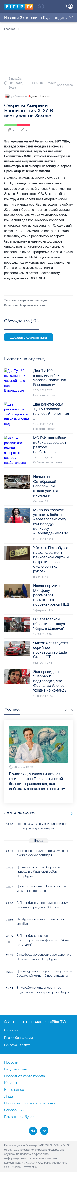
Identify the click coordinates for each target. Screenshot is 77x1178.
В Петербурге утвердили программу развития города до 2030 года (42, 892)
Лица (8, 1096)
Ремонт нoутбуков (19, 1117)
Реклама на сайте (17, 1044)
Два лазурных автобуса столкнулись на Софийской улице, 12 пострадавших (44, 961)
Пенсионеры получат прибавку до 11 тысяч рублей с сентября (42, 841)
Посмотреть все (21, 326)
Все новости (70, 801)
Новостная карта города (24, 1076)
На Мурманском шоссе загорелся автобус (40, 909)
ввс (14, 300)
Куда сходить (55, 17)
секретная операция (32, 300)
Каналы (10, 1083)
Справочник (14, 1110)
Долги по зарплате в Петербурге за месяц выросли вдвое (42, 876)
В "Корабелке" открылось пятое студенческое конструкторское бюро (43, 977)
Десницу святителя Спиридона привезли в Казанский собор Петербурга (38, 859)
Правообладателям (18, 1037)
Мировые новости (32, 305)
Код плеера (65, 85)
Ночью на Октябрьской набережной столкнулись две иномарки (42, 814)
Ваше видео (14, 1090)
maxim (52, 83)
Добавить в (30, 96)
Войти (70, 6)
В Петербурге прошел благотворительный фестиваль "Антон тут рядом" (43, 927)
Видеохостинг (16, 1069)
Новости (11, 17)
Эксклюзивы (31, 17)
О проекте (11, 1029)
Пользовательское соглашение (30, 1103)
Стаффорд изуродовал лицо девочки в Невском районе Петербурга (44, 944)
